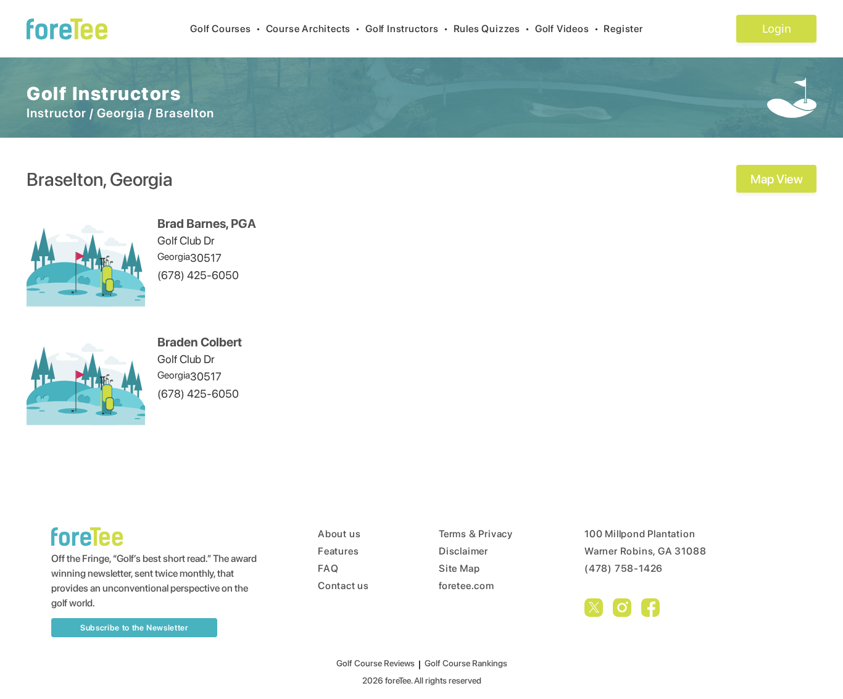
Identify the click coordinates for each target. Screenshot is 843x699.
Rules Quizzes (492, 29)
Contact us (343, 586)
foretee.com (466, 586)
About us (339, 534)
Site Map (459, 568)
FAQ (328, 568)
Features (338, 551)
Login (776, 28)
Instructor (56, 113)
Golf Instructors (407, 29)
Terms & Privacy (476, 534)
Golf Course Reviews (375, 663)
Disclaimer (463, 551)
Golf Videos (567, 29)
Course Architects (313, 29)
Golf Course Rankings (466, 663)
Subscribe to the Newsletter (134, 627)
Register (623, 29)
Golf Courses (225, 29)
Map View (776, 179)
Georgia (121, 113)
